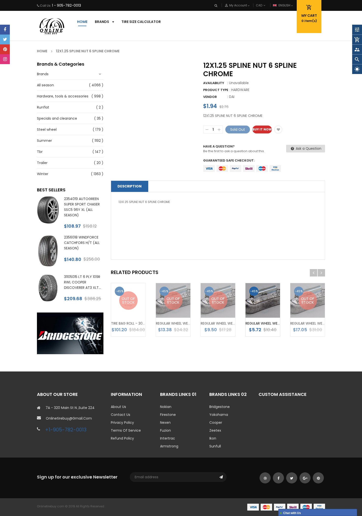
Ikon (212, 438)
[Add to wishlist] (278, 129)
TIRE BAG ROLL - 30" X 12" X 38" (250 (141, 323)
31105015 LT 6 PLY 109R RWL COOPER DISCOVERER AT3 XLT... (82, 282)
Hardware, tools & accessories (62, 96)
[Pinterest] (5, 49)
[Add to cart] (270, 308)
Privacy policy (122, 422)
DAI (231, 96)
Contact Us (120, 414)
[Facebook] (5, 30)
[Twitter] (5, 39)
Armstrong (169, 446)
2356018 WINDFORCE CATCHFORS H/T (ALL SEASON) (82, 243)
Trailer (42, 162)
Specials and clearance (57, 118)
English (285, 5)
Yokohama (218, 414)
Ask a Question (308, 148)
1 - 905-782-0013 (66, 5)
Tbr (40, 151)
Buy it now (262, 129)
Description (129, 186)
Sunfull (215, 446)
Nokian (165, 406)
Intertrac (167, 438)
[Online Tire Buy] (286, 507)
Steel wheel (47, 129)
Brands (43, 74)
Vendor (210, 96)
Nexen (165, 422)
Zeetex (215, 430)
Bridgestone (219, 406)
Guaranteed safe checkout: (228, 160)
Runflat (43, 107)
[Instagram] (5, 59)
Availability (213, 83)
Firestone (168, 414)
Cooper (215, 422)
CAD (267, 5)
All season (45, 85)
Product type (215, 90)
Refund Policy (122, 438)
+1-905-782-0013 (65, 429)
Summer (44, 140)
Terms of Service (126, 430)
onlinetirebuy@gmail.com (69, 418)
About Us (118, 406)
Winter (42, 173)
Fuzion (165, 430)
